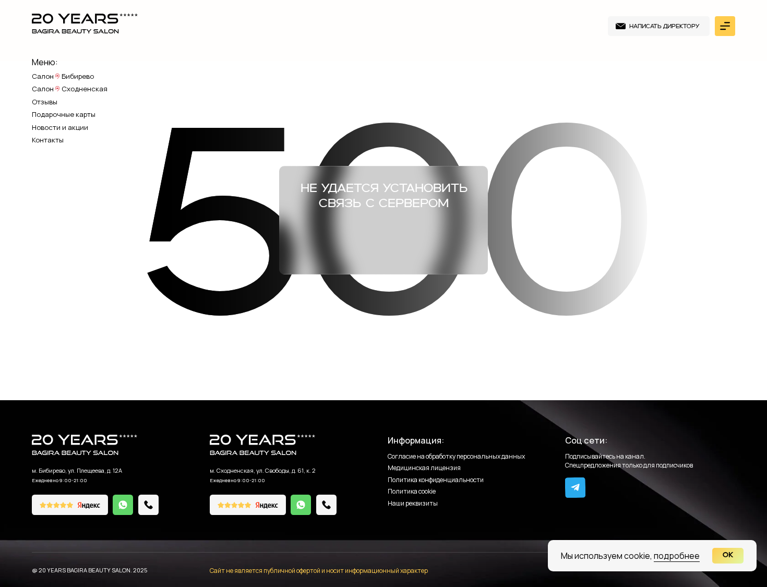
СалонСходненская (69, 89)
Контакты (48, 140)
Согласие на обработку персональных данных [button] (456, 456)
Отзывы (44, 102)
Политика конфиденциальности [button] (436, 480)
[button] (659, 26)
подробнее (677, 555)
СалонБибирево (63, 76)
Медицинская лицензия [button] (424, 468)
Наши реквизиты (413, 503)
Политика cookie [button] (412, 491)
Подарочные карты (63, 114)
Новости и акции (60, 127)
